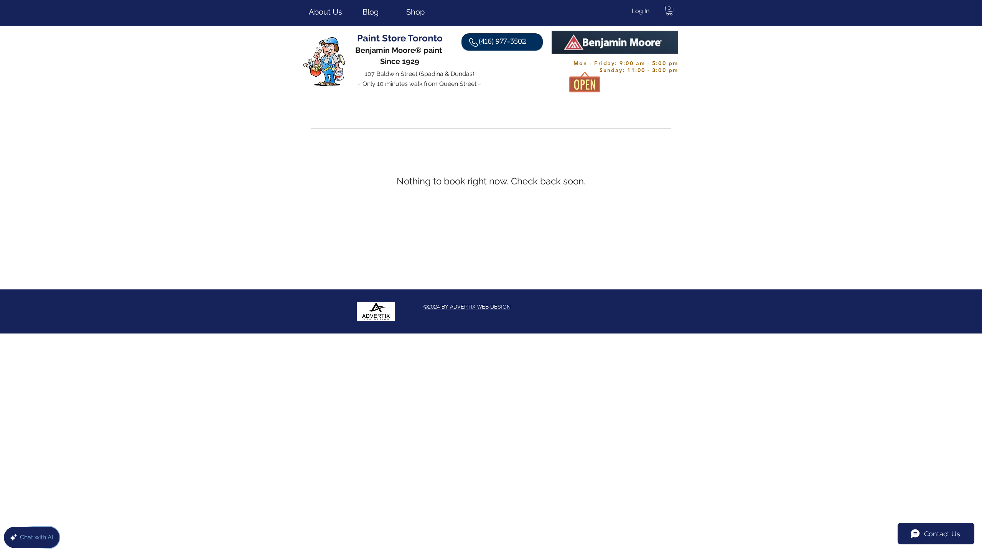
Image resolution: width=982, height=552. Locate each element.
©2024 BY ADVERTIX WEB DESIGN (467, 306)
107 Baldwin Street (392, 73)
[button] (669, 10)
